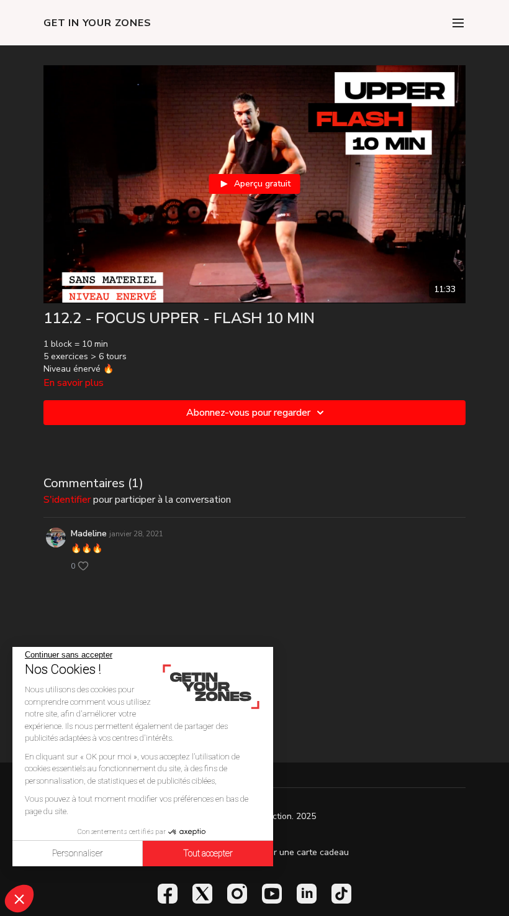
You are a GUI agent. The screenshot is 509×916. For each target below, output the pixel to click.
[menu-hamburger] (458, 22)
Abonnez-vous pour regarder (248, 412)
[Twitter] (202, 894)
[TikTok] (341, 894)
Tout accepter (208, 853)
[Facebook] (168, 894)
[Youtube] (272, 894)
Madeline (89, 533)
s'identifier (67, 499)
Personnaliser (77, 853)
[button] (19, 899)
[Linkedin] (307, 894)
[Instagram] (237, 894)
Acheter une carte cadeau (297, 852)
